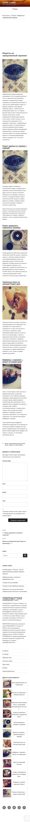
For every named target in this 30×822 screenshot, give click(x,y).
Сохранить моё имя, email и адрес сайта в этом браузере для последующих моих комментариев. (14, 513)
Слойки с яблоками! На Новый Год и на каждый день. (19, 774)
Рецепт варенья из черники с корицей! (14, 147)
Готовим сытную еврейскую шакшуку (13, 586)
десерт (6, 443)
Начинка (13, 15)
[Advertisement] (15, 35)
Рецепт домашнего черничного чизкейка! (11, 226)
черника (11, 445)
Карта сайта (5, 664)
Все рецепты (6, 15)
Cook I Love (9, 2)
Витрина (4, 668)
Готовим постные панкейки (10, 582)
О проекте (5, 651)
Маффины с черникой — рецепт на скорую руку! (12, 361)
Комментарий (6, 461)
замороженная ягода (15, 443)
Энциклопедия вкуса (8, 671)
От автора (5, 654)
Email (4, 492)
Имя (4, 484)
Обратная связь (7, 657)
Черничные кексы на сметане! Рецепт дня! (11, 283)
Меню (16, 9)
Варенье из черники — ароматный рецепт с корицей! (19, 734)
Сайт (3, 501)
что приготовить (18, 445)
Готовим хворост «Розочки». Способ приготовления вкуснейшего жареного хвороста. (13, 572)
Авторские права (7, 661)
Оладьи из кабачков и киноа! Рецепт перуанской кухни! (19, 714)
